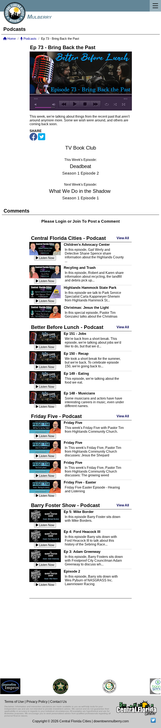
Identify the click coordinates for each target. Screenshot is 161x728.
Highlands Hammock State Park (90, 287)
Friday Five (73, 423)
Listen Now (46, 258)
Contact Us (58, 701)
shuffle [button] (115, 104)
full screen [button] (123, 104)
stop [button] (85, 104)
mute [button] (36, 104)
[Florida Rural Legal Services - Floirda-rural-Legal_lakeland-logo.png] (104, 686)
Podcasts (29, 38)
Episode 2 (72, 571)
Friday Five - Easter (80, 482)
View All (123, 238)
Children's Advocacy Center (87, 244)
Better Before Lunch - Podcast (67, 327)
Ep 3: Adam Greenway (82, 551)
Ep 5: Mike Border (79, 512)
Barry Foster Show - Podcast (65, 505)
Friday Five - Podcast (56, 416)
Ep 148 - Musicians (79, 393)
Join (77, 221)
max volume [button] (54, 104)
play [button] (74, 104)
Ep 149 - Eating (76, 373)
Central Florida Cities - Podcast (68, 238)
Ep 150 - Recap (76, 353)
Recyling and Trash (80, 267)
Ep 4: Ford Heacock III (82, 532)
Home (11, 38)
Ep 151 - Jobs (75, 333)
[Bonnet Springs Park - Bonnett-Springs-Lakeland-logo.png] (153, 686)
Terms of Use (14, 701)
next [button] (95, 104)
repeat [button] (106, 104)
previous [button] (64, 104)
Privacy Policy (37, 701)
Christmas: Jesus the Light (86, 307)
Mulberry (39, 17)
